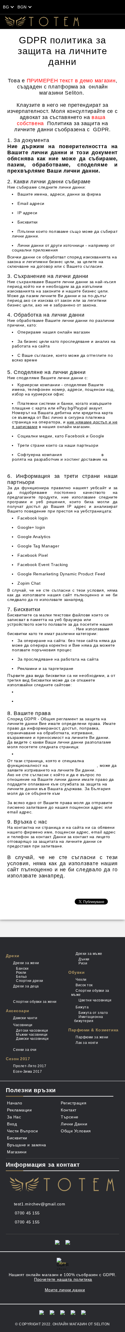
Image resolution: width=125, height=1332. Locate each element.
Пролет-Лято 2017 (29, 1066)
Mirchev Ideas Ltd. (81, 454)
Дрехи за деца (26, 986)
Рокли (21, 973)
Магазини (16, 1152)
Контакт (68, 1110)
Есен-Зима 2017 (27, 1071)
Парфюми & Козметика (93, 1030)
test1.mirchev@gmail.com (39, 1204)
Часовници (22, 1025)
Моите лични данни (37, 753)
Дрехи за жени (26, 963)
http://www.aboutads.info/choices (50, 701)
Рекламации (19, 1110)
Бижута (82, 1007)
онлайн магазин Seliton (73, 765)
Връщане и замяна (26, 1145)
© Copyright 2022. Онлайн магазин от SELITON (62, 1324)
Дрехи (12, 955)
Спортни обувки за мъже (90, 993)
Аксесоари (17, 1010)
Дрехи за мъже (89, 954)
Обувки (76, 972)
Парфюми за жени (92, 1037)
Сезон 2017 (18, 1058)
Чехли (81, 980)
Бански (22, 968)
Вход (12, 1124)
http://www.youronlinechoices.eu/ (50, 691)
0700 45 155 (27, 1213)
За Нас (14, 1117)
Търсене (69, 1117)
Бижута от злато (93, 1013)
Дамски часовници (32, 1039)
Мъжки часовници (31, 1035)
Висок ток (84, 985)
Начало (14, 1103)
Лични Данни (74, 1124)
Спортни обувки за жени (35, 1002)
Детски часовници (32, 1030)
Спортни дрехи (29, 981)
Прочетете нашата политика (63, 1279)
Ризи (82, 963)
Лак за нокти (87, 1043)
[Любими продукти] (74, 7)
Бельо (21, 977)
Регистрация (73, 1103)
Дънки (83, 959)
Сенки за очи (24, 1050)
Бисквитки (17, 1138)
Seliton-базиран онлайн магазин (40, 629)
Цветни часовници (94, 1000)
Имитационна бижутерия (88, 1019)
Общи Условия (76, 1131)
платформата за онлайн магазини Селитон (56, 464)
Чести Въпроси (22, 1131)
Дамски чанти (25, 1018)
